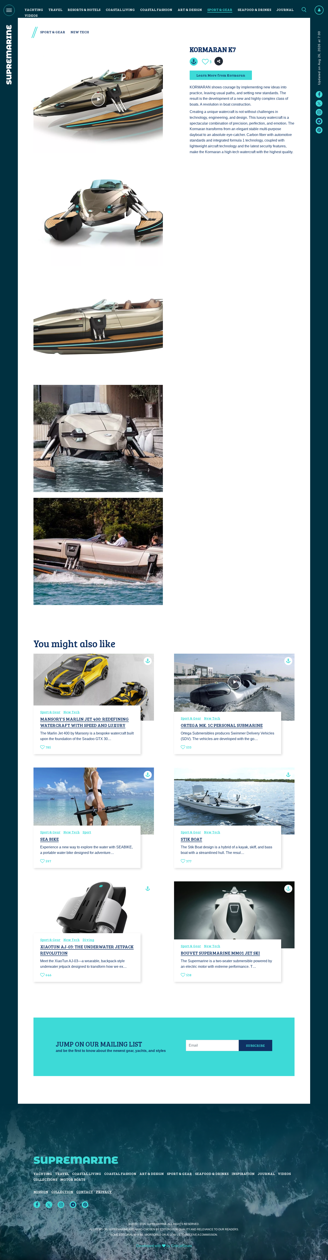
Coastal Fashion (156, 9)
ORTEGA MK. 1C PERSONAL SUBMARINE (222, 725)
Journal (284, 9)
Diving (88, 939)
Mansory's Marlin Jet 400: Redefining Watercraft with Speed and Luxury (84, 722)
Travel (55, 9)
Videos (31, 15)
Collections (45, 1179)
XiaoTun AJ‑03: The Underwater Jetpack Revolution (87, 949)
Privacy (104, 1191)
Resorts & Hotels (84, 9)
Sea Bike (49, 839)
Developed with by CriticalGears (164, 1246)
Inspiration (243, 1173)
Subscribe (255, 1045)
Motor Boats (72, 1179)
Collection (62, 1191)
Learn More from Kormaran (220, 75)
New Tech (80, 31)
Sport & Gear (219, 9)
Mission (40, 1191)
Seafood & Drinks (254, 9)
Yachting (34, 9)
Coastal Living (120, 9)
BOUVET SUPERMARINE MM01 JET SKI (220, 953)
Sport (87, 832)
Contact (84, 1191)
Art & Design (190, 9)
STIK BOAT (191, 839)
